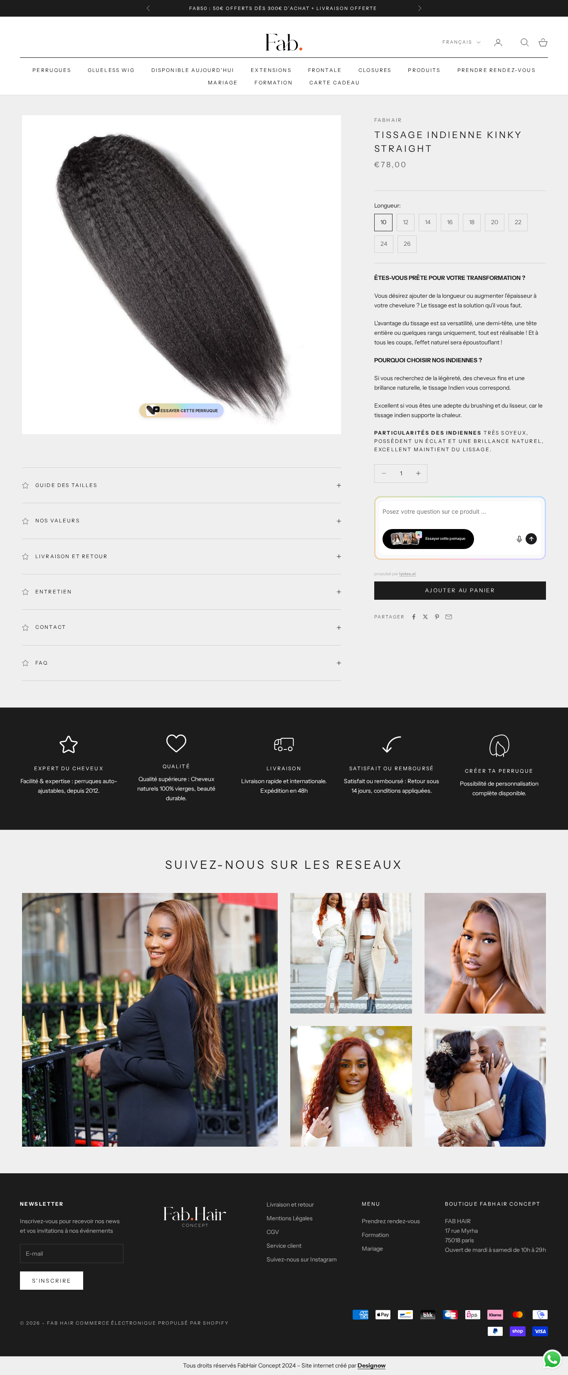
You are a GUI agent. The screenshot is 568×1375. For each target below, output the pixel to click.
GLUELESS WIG (111, 70)
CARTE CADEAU (334, 82)
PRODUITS (424, 70)
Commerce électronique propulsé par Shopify (152, 1323)
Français (457, 42)
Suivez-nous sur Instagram (302, 1259)
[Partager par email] (448, 616)
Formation (375, 1235)
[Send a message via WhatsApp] (552, 1359)
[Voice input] (519, 539)
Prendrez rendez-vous (391, 1221)
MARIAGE (223, 82)
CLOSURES (374, 70)
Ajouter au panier (460, 590)
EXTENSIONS (271, 70)
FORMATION (273, 82)
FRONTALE (325, 70)
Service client (284, 1245)
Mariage (372, 1248)
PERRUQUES (51, 70)
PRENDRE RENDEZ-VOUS (496, 70)
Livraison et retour (290, 1204)
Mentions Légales (290, 1218)
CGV (273, 1232)
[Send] (531, 538)
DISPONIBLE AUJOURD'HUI (193, 70)
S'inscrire (51, 1280)
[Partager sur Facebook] (413, 616)
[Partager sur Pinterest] (437, 616)
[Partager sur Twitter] (425, 616)
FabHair (388, 120)
